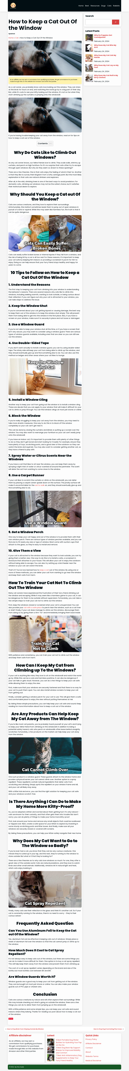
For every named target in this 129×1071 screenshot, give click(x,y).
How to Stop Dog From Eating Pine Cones (108, 1029)
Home (11, 38)
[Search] (115, 22)
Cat (16, 38)
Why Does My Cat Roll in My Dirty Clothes (106, 76)
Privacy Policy (91, 1039)
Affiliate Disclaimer (93, 1043)
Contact (89, 1048)
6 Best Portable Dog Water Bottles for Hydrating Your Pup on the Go (69, 1042)
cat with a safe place (32, 607)
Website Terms (92, 1056)
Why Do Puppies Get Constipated (103, 36)
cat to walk (40, 485)
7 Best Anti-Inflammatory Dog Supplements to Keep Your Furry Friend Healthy (68, 1058)
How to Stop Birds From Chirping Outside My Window (25, 1029)
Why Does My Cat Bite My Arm (105, 46)
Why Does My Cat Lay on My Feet (106, 66)
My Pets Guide (19, 1067)
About (88, 1052)
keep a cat (44, 570)
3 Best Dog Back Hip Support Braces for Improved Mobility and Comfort (68, 1050)
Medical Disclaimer (93, 1060)
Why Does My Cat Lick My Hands (105, 56)
